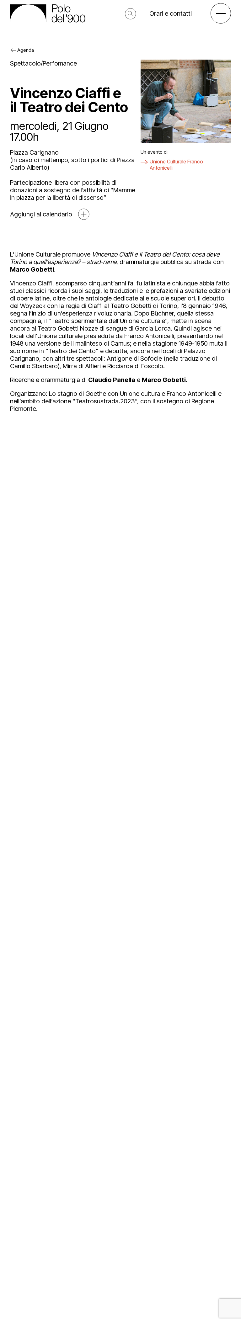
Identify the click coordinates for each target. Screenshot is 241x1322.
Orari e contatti (170, 13)
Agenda (25, 50)
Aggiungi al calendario (41, 214)
